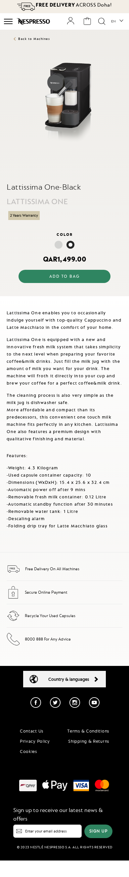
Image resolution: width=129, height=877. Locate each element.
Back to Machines (34, 39)
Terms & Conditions (88, 731)
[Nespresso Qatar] (34, 21)
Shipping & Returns (88, 741)
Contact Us (31, 731)
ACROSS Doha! (73, 5)
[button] (117, 21)
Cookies (28, 751)
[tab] (64, 301)
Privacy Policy (35, 741)
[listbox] (64, 245)
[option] (59, 245)
